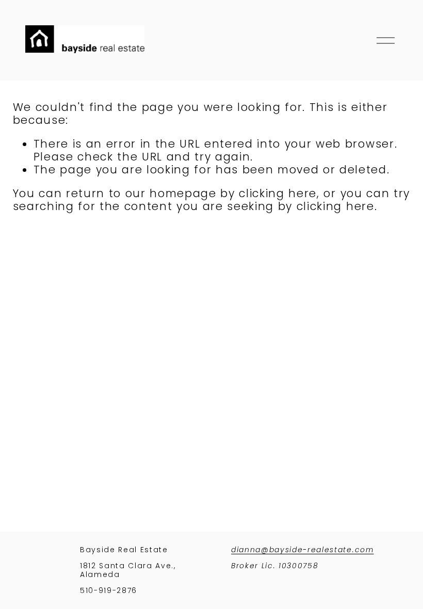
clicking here (278, 193)
